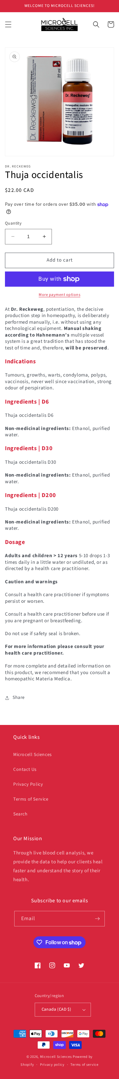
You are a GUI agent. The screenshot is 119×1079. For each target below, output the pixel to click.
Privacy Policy (28, 784)
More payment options (59, 295)
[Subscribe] (97, 918)
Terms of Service (31, 799)
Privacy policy (52, 1064)
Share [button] (19, 697)
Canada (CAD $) (56, 1009)
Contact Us (25, 769)
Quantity (13, 223)
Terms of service (84, 1064)
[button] (8, 24)
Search (20, 814)
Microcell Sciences (32, 754)
